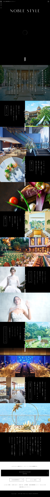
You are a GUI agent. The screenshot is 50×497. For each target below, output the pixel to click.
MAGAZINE (43, 484)
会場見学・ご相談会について (30, 390)
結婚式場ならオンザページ (25, 486)
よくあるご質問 (7, 484)
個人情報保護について (34, 484)
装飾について (5, 220)
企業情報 (26, 484)
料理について (31, 165)
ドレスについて (30, 276)
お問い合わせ (14, 484)
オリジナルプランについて (5, 334)
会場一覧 (21, 484)
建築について (6, 110)
